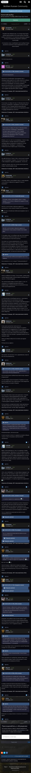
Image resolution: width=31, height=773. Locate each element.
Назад (4, 23)
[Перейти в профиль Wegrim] (3, 668)
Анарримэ (9, 524)
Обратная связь (15, 768)
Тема (5, 767)
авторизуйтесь (21, 730)
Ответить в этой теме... (10, 737)
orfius (7, 417)
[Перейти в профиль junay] (3, 580)
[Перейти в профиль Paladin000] (3, 176)
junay (7, 579)
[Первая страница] (2, 24)
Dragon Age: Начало (23, 16)
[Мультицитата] (2, 51)
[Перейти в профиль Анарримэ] (3, 525)
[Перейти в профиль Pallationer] (3, 321)
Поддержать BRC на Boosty (15, 11)
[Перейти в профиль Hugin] (3, 119)
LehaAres (8, 54)
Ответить (15, 20)
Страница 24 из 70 (15, 24)
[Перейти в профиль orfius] (3, 417)
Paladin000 (9, 175)
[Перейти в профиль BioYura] (3, 66)
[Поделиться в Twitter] (4, 753)
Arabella (8, 293)
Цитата (6, 51)
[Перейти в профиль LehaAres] (3, 55)
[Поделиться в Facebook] (7, 753)
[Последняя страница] (29, 24)
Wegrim (8, 668)
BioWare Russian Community (15, 6)
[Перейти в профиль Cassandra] (3, 28)
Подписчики (14, 742)
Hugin (7, 119)
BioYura (8, 66)
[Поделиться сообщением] (28, 29)
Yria (7, 490)
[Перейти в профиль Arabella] (3, 294)
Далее (25, 23)
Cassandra (6, 16)
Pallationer (9, 321)
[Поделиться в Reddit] (2, 753)
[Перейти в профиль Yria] (3, 491)
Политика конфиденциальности (17, 767)
